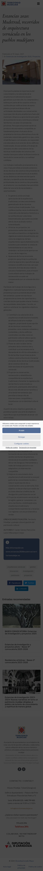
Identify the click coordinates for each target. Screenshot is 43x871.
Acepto (21, 430)
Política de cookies (12, 447)
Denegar (21, 437)
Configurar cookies (21, 444)
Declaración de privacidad (27, 447)
